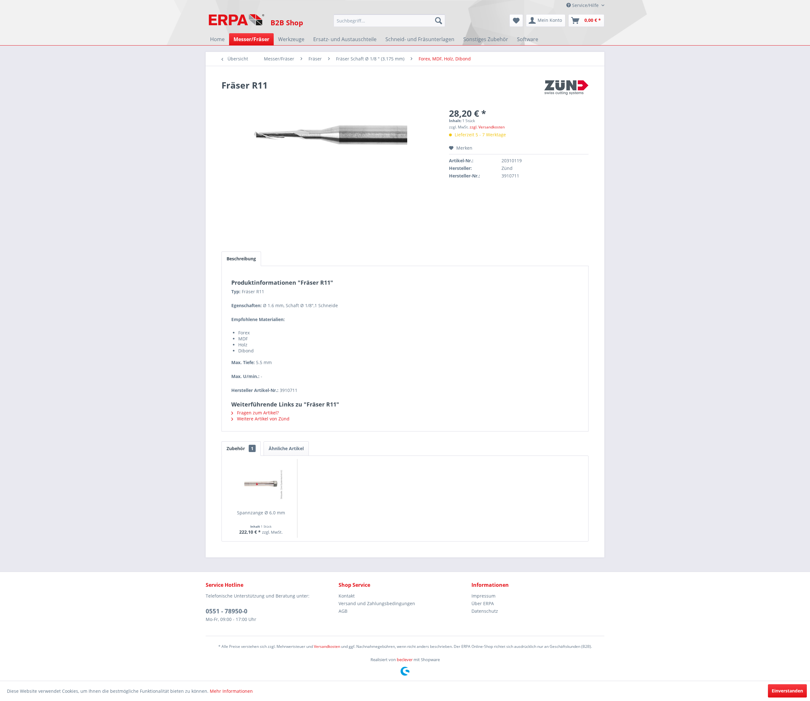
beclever (405, 659)
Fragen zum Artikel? (257, 413)
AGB (343, 611)
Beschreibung (241, 259)
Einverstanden (787, 691)
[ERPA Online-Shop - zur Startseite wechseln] (236, 22)
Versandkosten (327, 646)
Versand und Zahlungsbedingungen (377, 603)
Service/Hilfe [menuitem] (585, 5)
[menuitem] (389, 20)
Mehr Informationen (231, 691)
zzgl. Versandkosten (487, 127)
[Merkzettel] (516, 20)
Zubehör (240, 448)
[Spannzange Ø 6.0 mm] (261, 484)
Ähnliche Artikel (286, 448)
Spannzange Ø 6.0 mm (261, 513)
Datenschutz (484, 611)
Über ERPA (482, 603)
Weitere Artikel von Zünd (263, 419)
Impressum (483, 596)
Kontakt (347, 596)
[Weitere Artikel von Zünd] (566, 91)
